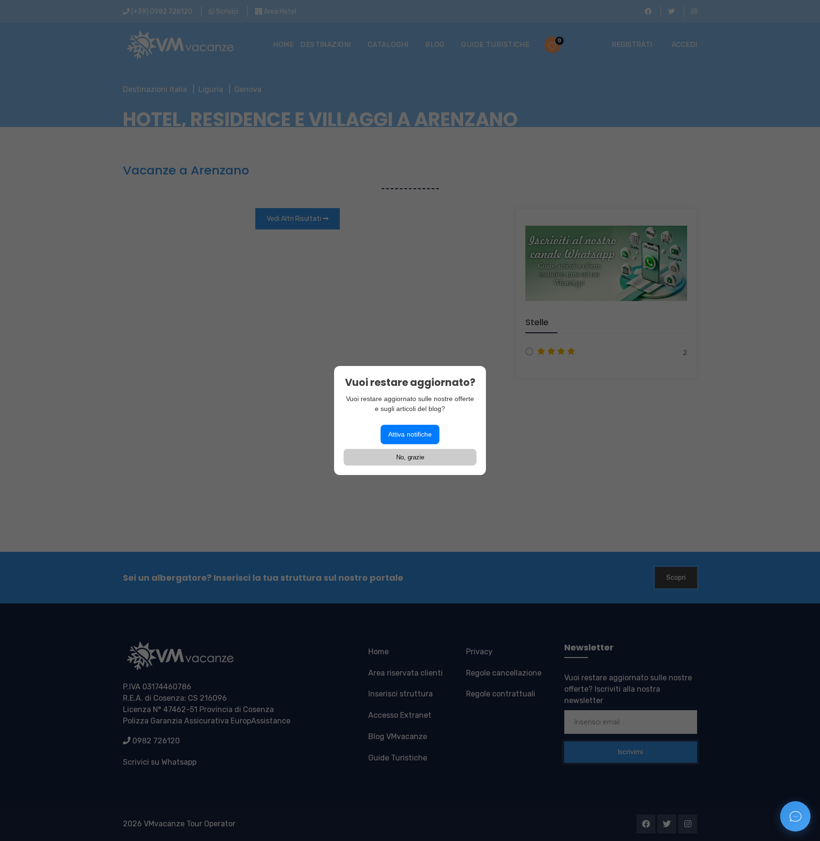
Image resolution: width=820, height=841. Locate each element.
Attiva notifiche (410, 434)
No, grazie (410, 457)
